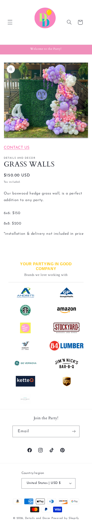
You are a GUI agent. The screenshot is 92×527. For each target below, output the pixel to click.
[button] (9, 22)
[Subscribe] (73, 431)
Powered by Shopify (65, 518)
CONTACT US (16, 148)
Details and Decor (38, 518)
